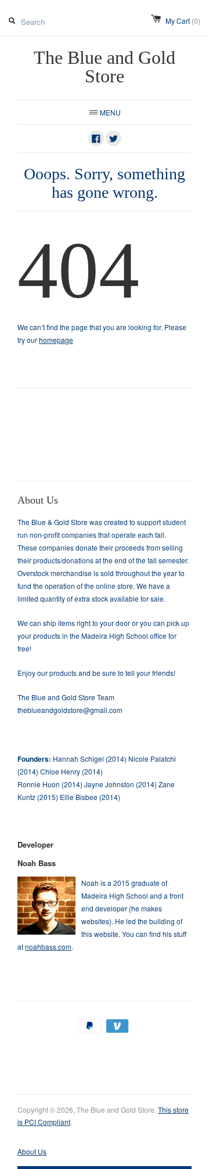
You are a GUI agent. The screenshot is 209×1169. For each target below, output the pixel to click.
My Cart (182, 21)
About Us (31, 1151)
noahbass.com (48, 946)
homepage (56, 340)
